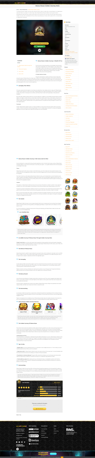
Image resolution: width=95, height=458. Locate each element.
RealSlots (43, 435)
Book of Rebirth (69, 97)
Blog (67, 89)
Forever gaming (44, 428)
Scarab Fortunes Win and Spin (71, 124)
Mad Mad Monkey (69, 148)
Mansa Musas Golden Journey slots (40, 43)
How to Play (20, 71)
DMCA (55, 428)
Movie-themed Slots (23, 9)
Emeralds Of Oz (69, 150)
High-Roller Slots (69, 83)
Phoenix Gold (68, 138)
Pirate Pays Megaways (70, 122)
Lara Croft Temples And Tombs (72, 95)
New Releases (68, 85)
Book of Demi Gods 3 (70, 140)
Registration (40, 46)
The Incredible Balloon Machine (72, 158)
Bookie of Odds (69, 168)
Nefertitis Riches (69, 166)
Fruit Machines (68, 79)
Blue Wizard (68, 132)
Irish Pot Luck (68, 174)
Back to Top (18, 414)
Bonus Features (69, 73)
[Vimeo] (24, 442)
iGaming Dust (43, 433)
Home (17, 9)
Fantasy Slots (68, 75)
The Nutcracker (69, 134)
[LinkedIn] (22, 442)
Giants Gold (68, 99)
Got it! (62, 457)
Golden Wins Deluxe (70, 103)
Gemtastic (68, 118)
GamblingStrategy (44, 437)
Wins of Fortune (69, 164)
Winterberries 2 (69, 136)
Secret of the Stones (70, 114)
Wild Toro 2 (68, 156)
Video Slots (68, 77)
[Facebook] (17, 442)
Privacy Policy (57, 457)
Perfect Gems (68, 101)
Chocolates (68, 120)
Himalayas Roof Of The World (71, 105)
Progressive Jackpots (70, 71)
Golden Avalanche (69, 116)
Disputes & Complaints (20, 433)
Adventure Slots (69, 87)
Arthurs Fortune (69, 172)
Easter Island (68, 162)
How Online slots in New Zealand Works (21, 438)
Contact (55, 433)
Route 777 (68, 146)
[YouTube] (19, 442)
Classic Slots (68, 81)
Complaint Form (19, 435)
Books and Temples (68, 51)
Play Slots (53, 453)
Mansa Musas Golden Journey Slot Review (24, 66)
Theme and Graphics (22, 69)
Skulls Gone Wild (69, 154)
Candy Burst (68, 170)
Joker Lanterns (68, 107)
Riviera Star (68, 126)
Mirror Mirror (68, 160)
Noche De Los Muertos (70, 152)
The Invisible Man (72, 52)
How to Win (20, 73)
